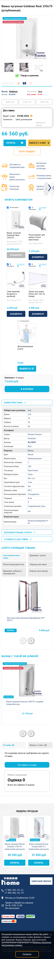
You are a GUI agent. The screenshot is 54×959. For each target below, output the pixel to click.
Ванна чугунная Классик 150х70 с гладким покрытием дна (24, 702)
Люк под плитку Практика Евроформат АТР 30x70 (25, 619)
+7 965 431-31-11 (14, 890)
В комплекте (13, 207)
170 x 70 (27, 102)
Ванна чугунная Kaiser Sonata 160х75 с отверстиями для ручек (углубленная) (38, 848)
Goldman (13, 91)
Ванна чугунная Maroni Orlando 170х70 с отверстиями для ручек (14, 846)
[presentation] (46, 189)
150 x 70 (10, 102)
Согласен (27, 954)
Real (40, 91)
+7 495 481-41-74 (14, 892)
